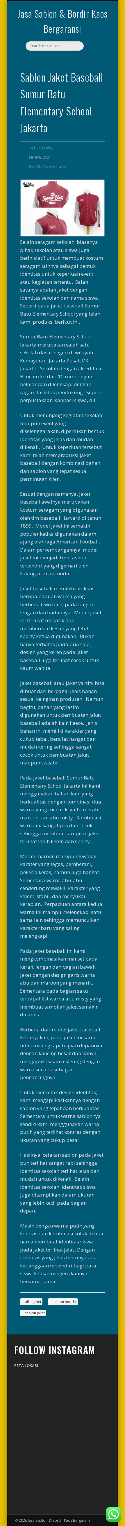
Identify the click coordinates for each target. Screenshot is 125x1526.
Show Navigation (96, 51)
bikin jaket (33, 1301)
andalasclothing (41, 147)
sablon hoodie (65, 1301)
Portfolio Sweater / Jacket (48, 166)
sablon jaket (35, 1313)
